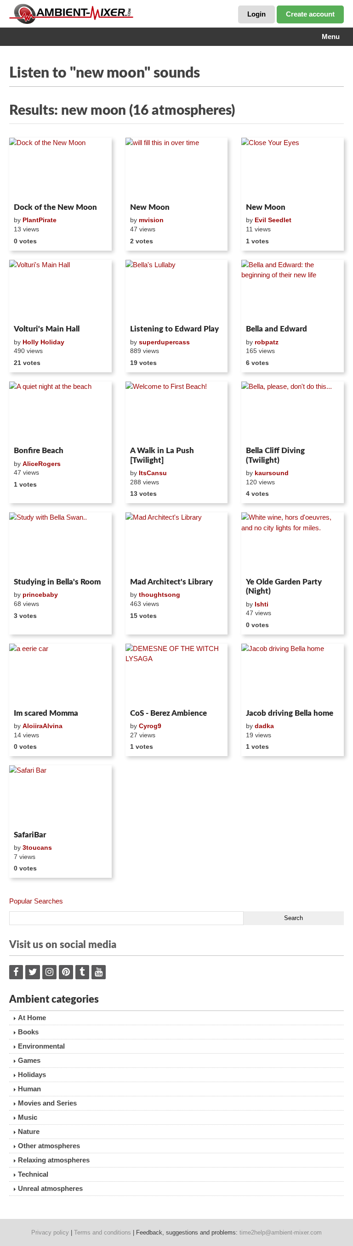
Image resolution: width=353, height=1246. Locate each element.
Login (256, 14)
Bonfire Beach (38, 451)
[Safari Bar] (60, 796)
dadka (264, 726)
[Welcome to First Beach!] (176, 412)
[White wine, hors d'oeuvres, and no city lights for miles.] (292, 543)
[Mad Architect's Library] (176, 543)
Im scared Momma (46, 713)
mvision (151, 220)
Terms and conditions (102, 1232)
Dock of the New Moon (55, 207)
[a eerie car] (60, 674)
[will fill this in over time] (176, 168)
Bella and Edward (276, 329)
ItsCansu (153, 473)
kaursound (272, 473)
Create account (310, 14)
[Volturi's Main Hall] (60, 290)
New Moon (150, 207)
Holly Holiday (43, 342)
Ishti (261, 604)
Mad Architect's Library (171, 582)
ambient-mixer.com (78, 14)
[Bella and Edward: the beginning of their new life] (292, 290)
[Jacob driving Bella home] (292, 674)
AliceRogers (42, 463)
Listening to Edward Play (174, 329)
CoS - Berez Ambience (168, 713)
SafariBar (30, 835)
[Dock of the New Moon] (60, 168)
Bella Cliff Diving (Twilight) (275, 455)
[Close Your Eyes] (292, 168)
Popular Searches (36, 901)
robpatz (267, 342)
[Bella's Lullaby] (176, 290)
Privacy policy (50, 1232)
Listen (31, 187)
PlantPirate (40, 220)
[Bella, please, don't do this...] (292, 412)
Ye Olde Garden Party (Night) (284, 586)
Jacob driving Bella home (289, 713)
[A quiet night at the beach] (60, 412)
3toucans (37, 847)
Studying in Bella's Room (57, 582)
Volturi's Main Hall (47, 329)
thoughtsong (159, 594)
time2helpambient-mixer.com (280, 1232)
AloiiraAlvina (43, 726)
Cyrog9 (150, 726)
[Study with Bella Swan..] (60, 543)
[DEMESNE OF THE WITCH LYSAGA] (176, 674)
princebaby (40, 594)
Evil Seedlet (273, 220)
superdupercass (164, 342)
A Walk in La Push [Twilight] (162, 455)
